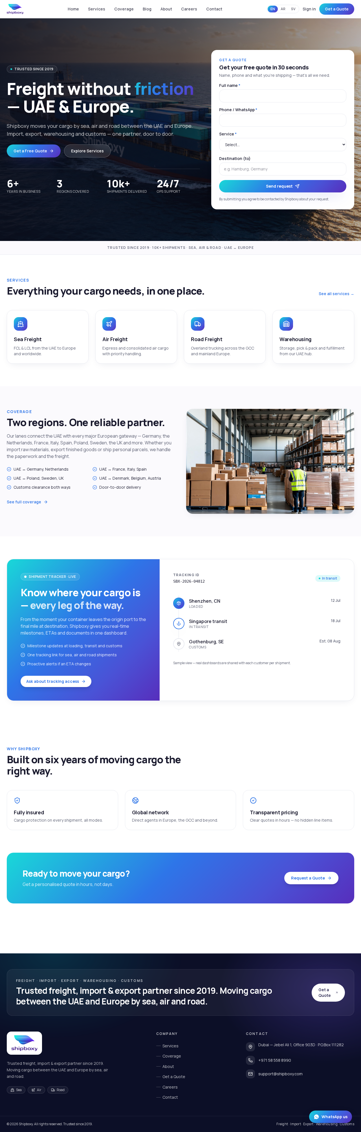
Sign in (309, 9)
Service (228, 134)
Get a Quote (337, 9)
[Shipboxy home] (24, 1043)
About (166, 9)
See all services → (336, 293)
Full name (229, 85)
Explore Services (87, 150)
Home (73, 9)
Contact (214, 9)
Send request (279, 186)
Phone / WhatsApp (238, 109)
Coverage (124, 9)
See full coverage (24, 501)
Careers (189, 9)
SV (293, 8)
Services (96, 9)
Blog (147, 9)
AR (283, 8)
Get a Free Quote (30, 150)
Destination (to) (235, 158)
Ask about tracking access (52, 681)
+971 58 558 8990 (274, 1060)
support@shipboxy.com (280, 1073)
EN (272, 8)
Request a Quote (308, 878)
